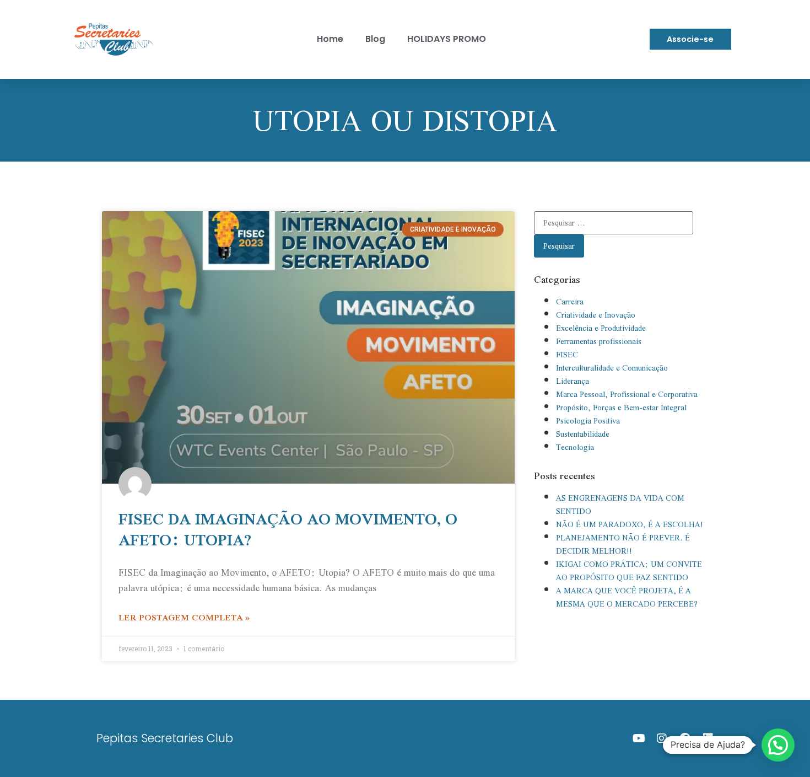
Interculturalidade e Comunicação (612, 368)
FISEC (567, 354)
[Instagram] (661, 738)
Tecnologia (575, 447)
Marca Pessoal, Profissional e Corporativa (627, 394)
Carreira (570, 301)
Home (330, 39)
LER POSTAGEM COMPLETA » (184, 617)
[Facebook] (684, 738)
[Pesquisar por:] (613, 222)
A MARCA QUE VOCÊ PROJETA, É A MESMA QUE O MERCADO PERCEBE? (627, 597)
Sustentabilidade (582, 434)
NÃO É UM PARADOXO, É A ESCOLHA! (629, 524)
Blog (375, 39)
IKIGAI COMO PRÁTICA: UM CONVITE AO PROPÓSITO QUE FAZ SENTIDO (629, 570)
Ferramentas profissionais (598, 341)
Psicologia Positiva (588, 421)
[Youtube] (638, 738)
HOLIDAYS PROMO (446, 39)
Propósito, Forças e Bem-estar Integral (621, 407)
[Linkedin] (708, 738)
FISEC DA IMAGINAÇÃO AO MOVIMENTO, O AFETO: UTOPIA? (287, 529)
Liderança (572, 381)
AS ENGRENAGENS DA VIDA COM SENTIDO (620, 504)
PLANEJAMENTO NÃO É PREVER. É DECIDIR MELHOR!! (623, 544)
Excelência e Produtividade (601, 328)
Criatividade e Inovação (595, 315)
